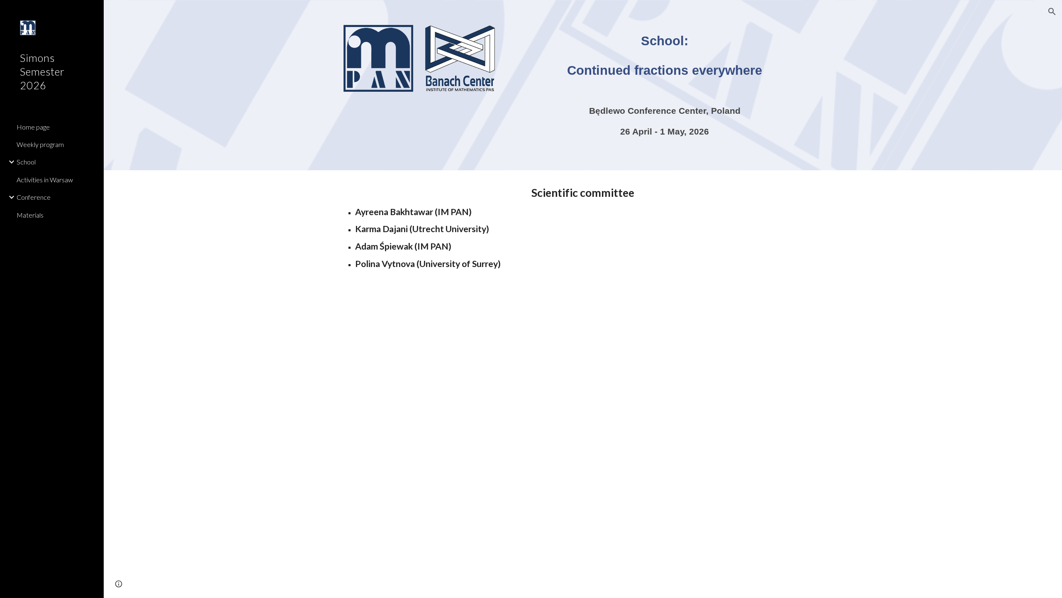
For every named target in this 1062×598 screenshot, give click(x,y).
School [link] (26, 162)
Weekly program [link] (40, 144)
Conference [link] (34, 197)
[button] (1052, 12)
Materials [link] (30, 215)
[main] (664, 61)
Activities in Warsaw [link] (45, 180)
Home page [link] (33, 127)
